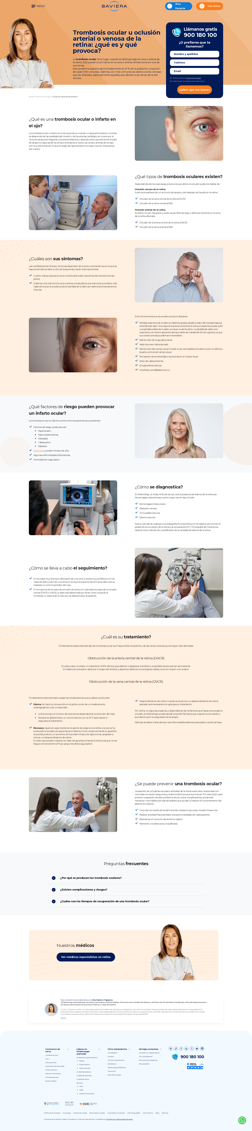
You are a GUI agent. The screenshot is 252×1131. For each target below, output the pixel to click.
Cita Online (214, 6)
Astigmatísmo (84, 1064)
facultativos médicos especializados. (119, 1119)
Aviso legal (67, 1113)
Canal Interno (148, 1113)
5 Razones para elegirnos (148, 1060)
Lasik (81, 1086)
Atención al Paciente (53, 1074)
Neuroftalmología (114, 1075)
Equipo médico (51, 1081)
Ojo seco (111, 1056)
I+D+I (47, 1059)
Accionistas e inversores (116, 1113)
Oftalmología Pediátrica (117, 1067)
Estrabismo (112, 1064)
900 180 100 (192, 1056)
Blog (157, 1113)
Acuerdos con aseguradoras (149, 1053)
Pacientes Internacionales (54, 1066)
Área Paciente (180, 6)
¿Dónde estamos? (52, 1077)
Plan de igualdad (133, 1113)
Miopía (81, 1061)
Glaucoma (38, 450)
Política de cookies (80, 1113)
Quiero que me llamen (194, 89)
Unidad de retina (83, 1079)
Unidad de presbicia (84, 1072)
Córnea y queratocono (116, 1060)
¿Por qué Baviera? (146, 1056)
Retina (38, 97)
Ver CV (63, 1018)
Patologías (46, 97)
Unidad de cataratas (84, 1076)
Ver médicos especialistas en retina (86, 957)
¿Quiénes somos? (51, 1055)
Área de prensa (50, 1062)
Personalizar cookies (97, 1113)
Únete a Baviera (51, 1070)
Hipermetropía (84, 1068)
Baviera (32, 97)
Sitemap (165, 1113)
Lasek (81, 1090)
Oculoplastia (112, 1053)
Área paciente (144, 1064)
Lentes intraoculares (86, 1094)
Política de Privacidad (193, 78)
